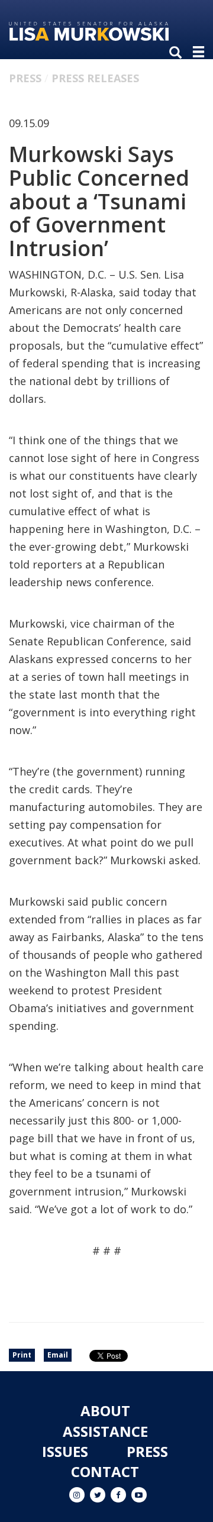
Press (25, 78)
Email (57, 1355)
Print (21, 1355)
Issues (65, 1451)
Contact (105, 1471)
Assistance (105, 1431)
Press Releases (95, 78)
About (105, 1410)
